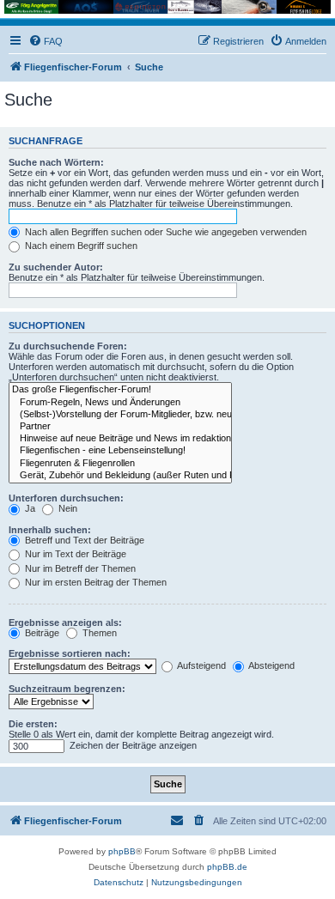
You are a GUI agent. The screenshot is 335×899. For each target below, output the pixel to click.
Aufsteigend (200, 665)
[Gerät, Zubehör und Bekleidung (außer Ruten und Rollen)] (120, 476)
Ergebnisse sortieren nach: (70, 653)
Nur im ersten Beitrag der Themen (94, 582)
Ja (28, 508)
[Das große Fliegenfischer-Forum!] (120, 390)
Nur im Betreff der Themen (79, 568)
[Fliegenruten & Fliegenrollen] (120, 464)
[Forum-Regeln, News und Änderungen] (120, 403)
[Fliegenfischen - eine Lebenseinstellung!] (120, 451)
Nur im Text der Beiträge (74, 554)
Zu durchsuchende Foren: (68, 346)
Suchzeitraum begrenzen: (67, 688)
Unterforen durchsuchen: (66, 498)
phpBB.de (227, 867)
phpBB (122, 851)
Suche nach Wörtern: (56, 162)
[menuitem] (45, 41)
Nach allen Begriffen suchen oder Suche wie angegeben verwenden (164, 232)
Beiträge (40, 633)
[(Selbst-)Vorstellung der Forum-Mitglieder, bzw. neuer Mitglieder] (120, 415)
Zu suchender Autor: (56, 267)
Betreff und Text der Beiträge (83, 540)
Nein (66, 508)
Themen (98, 633)
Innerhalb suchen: (50, 530)
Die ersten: (33, 724)
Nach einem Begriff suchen (79, 245)
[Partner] (120, 427)
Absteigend (271, 665)
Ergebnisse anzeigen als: (65, 622)
